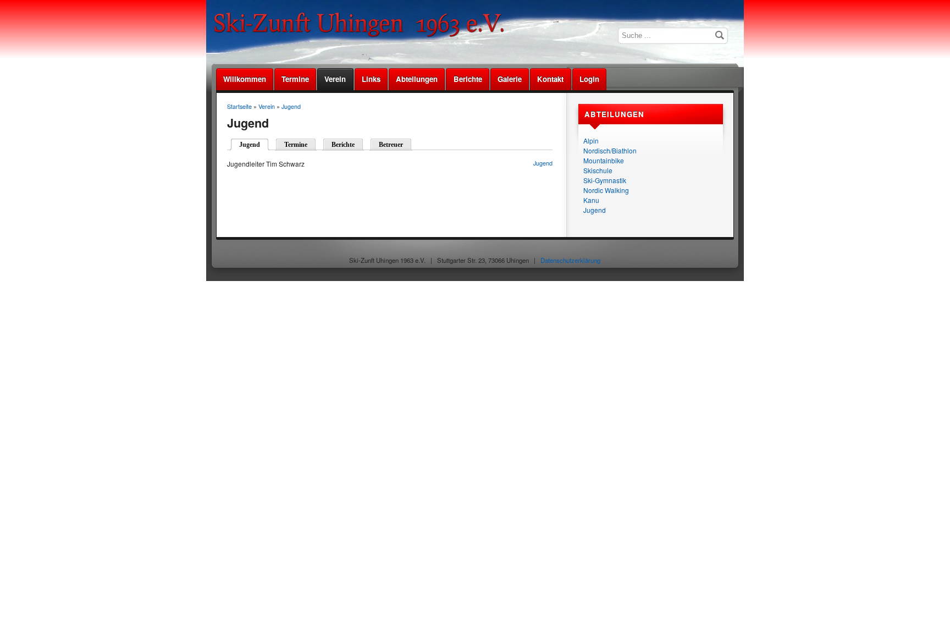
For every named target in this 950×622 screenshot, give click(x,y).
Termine (295, 79)
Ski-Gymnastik (604, 180)
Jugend (594, 209)
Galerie (510, 79)
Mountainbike (603, 160)
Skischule (597, 170)
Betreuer (391, 144)
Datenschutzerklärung (570, 260)
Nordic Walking (606, 190)
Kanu (591, 200)
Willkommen (244, 79)
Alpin (591, 140)
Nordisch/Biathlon (610, 150)
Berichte (468, 79)
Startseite (239, 106)
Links (371, 79)
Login (589, 79)
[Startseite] (363, 35)
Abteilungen (417, 79)
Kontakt (550, 79)
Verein (335, 79)
